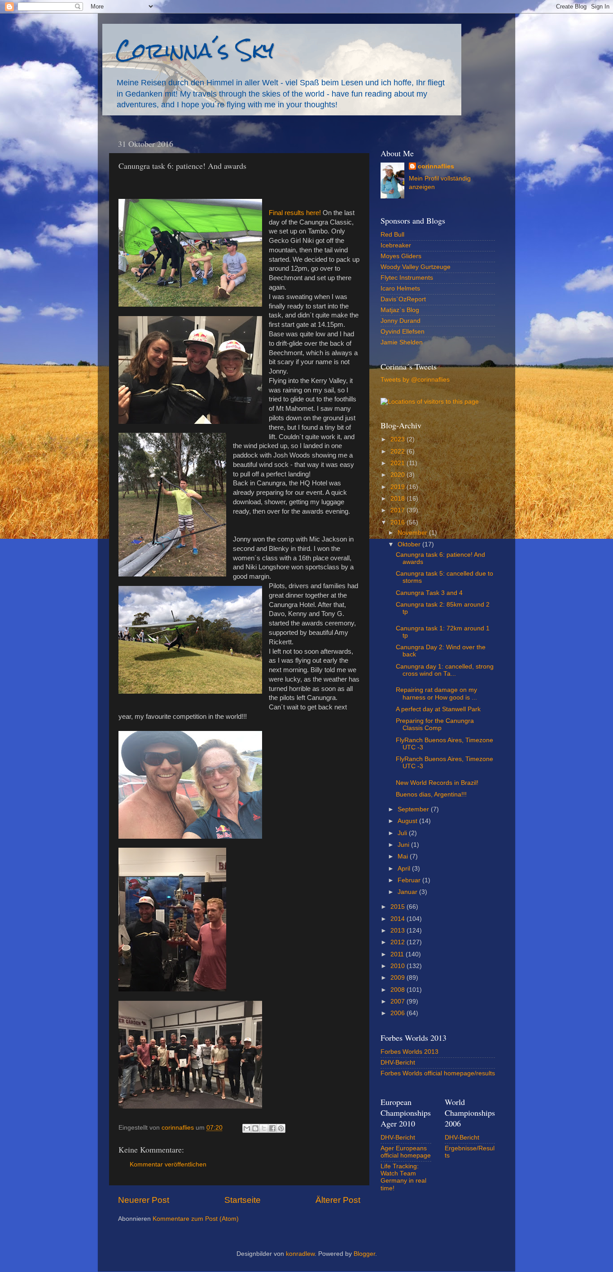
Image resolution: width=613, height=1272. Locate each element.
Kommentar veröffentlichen (168, 1164)
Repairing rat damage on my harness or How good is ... (436, 693)
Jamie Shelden (402, 342)
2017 (398, 510)
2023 (398, 439)
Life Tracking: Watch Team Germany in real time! (403, 1177)
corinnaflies (436, 166)
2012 (398, 942)
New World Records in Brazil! (437, 782)
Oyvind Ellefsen (403, 331)
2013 (398, 930)
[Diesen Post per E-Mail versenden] (246, 1128)
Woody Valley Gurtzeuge (416, 267)
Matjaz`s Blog (400, 310)
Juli (403, 833)
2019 (398, 487)
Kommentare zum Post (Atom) (196, 1218)
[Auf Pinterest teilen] (280, 1128)
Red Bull (392, 234)
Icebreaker (396, 245)
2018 (398, 498)
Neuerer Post (143, 1200)
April (405, 868)
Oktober (410, 544)
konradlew (300, 1253)
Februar (410, 880)
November (413, 532)
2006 (398, 1013)
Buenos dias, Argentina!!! (431, 794)
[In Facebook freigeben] (272, 1128)
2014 (398, 918)
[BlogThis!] (255, 1128)
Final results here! (295, 212)
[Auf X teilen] (263, 1128)
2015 (398, 906)
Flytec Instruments (407, 277)
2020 (398, 474)
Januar (408, 892)
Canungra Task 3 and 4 (429, 593)
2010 (398, 966)
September (414, 809)
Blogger (364, 1253)
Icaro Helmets (400, 288)
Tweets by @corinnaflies (415, 379)
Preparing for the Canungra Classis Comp (435, 724)
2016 (398, 522)
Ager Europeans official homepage (406, 1152)
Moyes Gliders (401, 256)
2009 (398, 977)
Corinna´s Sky (195, 50)
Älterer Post (337, 1200)
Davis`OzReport (403, 299)
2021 (398, 463)
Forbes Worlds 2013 (409, 1051)
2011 (398, 954)
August (408, 821)
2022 (398, 451)
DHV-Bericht (398, 1062)
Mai (404, 856)
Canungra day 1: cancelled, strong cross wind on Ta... (445, 670)
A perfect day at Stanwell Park (438, 709)
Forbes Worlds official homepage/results (438, 1073)
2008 (398, 989)
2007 (398, 1001)
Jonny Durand (400, 320)
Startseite (242, 1200)
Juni (404, 844)
